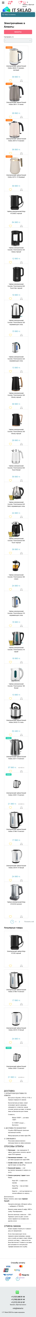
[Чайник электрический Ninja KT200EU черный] (16, 201)
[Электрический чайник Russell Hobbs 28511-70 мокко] (16, 91)
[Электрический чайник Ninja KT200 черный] (16, 940)
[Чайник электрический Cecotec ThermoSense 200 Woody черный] (16, 419)
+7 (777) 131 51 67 (18, 1302)
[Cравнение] (10, 2)
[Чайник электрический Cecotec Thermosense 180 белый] (16, 673)
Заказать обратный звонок (28, 5)
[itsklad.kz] (17, 8)
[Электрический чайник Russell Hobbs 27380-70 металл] (16, 818)
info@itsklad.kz (18, 1308)
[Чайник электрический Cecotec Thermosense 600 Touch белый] (16, 455)
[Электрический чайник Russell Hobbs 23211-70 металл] (16, 746)
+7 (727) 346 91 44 (18, 1297)
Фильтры (18, 32)
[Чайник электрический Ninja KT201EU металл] (16, 891)
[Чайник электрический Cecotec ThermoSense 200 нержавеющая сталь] (16, 310)
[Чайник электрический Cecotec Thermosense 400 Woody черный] (16, 382)
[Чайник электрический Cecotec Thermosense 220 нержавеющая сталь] (16, 346)
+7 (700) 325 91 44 (18, 1299)
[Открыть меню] (3, 3)
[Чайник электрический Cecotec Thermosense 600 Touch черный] (16, 528)
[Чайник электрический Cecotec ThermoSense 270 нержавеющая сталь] (16, 600)
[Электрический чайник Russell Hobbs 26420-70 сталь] (16, 709)
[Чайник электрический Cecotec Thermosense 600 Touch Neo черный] (16, 273)
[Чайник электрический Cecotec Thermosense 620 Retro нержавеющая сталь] (16, 491)
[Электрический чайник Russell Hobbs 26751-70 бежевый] (16, 164)
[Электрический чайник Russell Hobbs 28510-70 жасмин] (16, 128)
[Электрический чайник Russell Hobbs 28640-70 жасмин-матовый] (16, 55)
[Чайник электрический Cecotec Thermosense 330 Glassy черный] (16, 237)
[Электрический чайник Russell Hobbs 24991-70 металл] (16, 782)
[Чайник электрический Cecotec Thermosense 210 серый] (16, 637)
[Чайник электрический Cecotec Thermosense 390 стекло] (16, 564)
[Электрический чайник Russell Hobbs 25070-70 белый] (16, 855)
